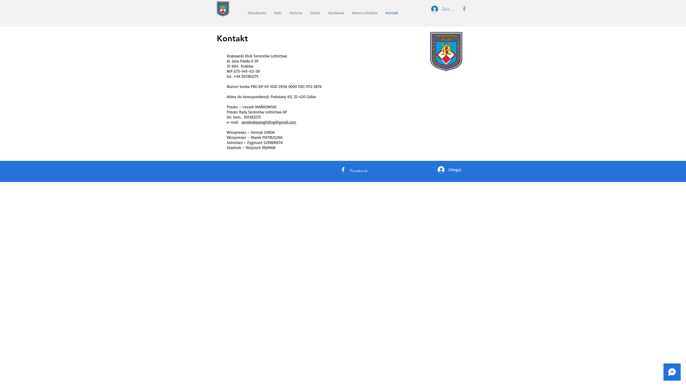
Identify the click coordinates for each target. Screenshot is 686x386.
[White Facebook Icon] (343, 169)
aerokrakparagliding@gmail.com (268, 122)
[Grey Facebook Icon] (464, 8)
